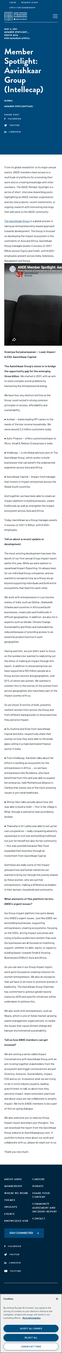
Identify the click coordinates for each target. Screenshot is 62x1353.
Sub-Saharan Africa (17, 38)
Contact (38, 1218)
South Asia (11, 35)
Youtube (15, 1271)
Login (12, 2)
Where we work (16, 1193)
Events (9, 1214)
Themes (9, 1200)
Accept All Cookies (31, 1328)
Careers (38, 1179)
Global (8, 100)
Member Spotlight (15, 32)
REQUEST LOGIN (29, 2)
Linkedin (15, 131)
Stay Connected (21, 1233)
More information (31, 1318)
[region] (31, 1323)
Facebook (14, 118)
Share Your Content (41, 1195)
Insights (10, 1207)
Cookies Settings (31, 1346)
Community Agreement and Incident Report (44, 1207)
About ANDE (13, 1179)
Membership (13, 1186)
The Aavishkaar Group (16, 221)
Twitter (14, 125)
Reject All (31, 1337)
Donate (38, 1186)
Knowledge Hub (16, 1221)
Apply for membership (22, 7)
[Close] (57, 1299)
